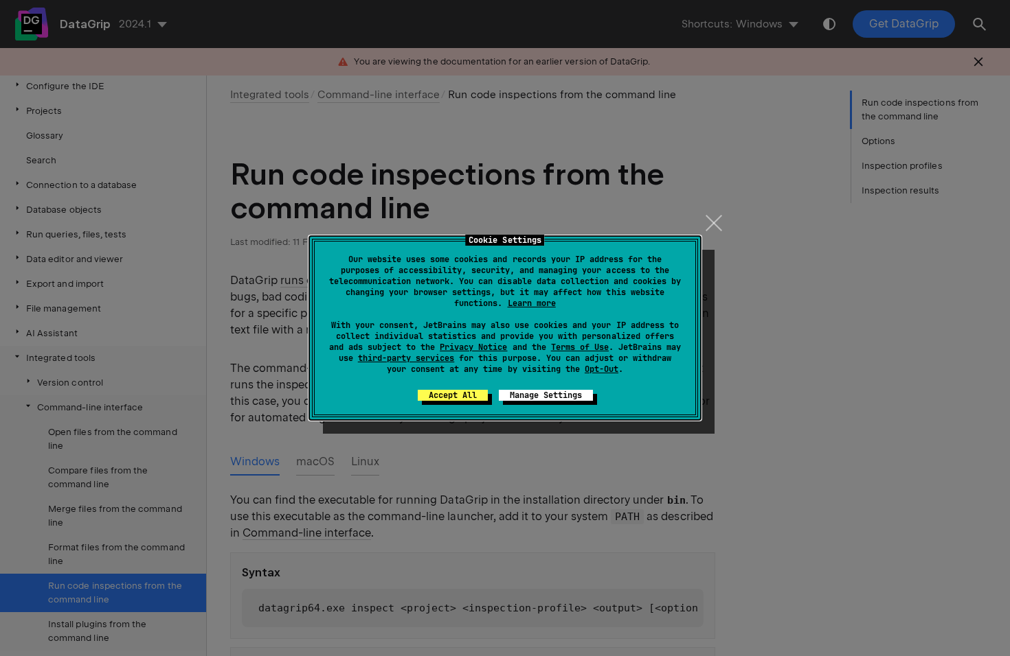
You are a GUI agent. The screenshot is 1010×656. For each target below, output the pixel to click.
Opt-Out (601, 369)
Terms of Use (580, 347)
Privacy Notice (473, 347)
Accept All (453, 395)
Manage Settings (546, 395)
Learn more (532, 303)
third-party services (406, 358)
